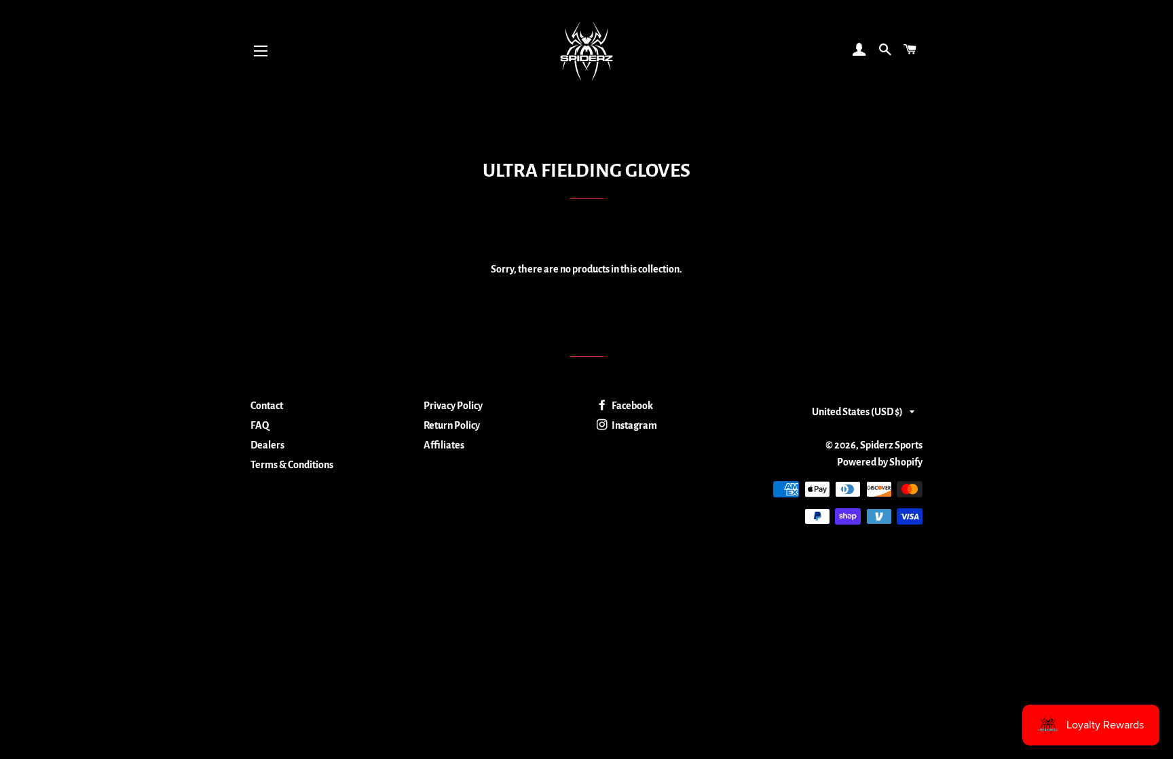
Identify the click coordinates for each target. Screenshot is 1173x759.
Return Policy (452, 425)
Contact (266, 405)
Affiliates (444, 445)
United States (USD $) (857, 411)
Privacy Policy (453, 405)
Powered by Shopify (880, 462)
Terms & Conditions (291, 464)
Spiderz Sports (891, 445)
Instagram (633, 425)
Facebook (631, 405)
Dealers (267, 445)
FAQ (259, 425)
